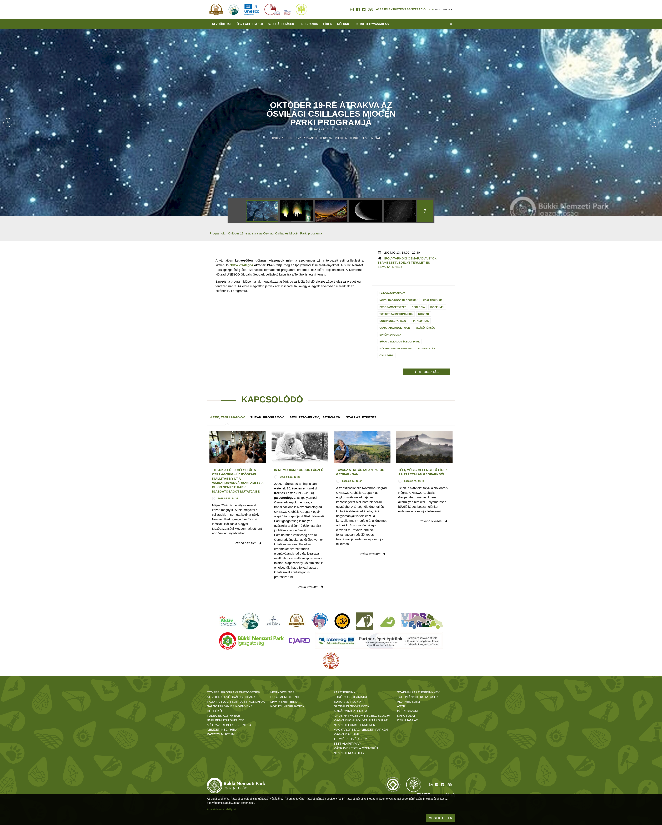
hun (431, 9)
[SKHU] (379, 641)
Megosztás (428, 372)
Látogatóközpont (392, 293)
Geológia (418, 307)
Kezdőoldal (222, 24)
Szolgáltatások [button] (281, 24)
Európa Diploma (390, 334)
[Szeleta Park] (342, 621)
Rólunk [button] (343, 24)
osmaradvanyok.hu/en (394, 327)
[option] (262, 211)
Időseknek (437, 307)
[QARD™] (299, 641)
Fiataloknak (420, 321)
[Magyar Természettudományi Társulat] (331, 660)
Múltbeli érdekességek (395, 348)
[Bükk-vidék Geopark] (319, 621)
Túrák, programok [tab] (267, 417)
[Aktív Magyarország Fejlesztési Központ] (228, 621)
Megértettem (441, 818)
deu (444, 9)
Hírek (327, 24)
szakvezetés (426, 348)
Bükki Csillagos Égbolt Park (399, 341)
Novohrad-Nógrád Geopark (398, 300)
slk (450, 9)
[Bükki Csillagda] (273, 621)
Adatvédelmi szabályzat (221, 809)
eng (437, 9)
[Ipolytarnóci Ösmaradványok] (296, 621)
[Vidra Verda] (422, 621)
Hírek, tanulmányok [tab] (227, 417)
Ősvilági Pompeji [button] (250, 24)
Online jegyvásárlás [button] (371, 24)
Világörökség (425, 327)
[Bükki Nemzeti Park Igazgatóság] (251, 641)
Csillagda (386, 355)
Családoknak (432, 300)
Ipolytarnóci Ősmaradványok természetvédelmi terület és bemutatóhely (407, 262)
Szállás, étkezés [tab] (361, 417)
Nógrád (423, 314)
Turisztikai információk (396, 314)
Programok (308, 24)
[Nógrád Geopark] (251, 621)
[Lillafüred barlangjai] (387, 621)
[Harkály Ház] (364, 621)
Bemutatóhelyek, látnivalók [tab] (314, 417)
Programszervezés (392, 307)
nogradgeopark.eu (392, 321)
